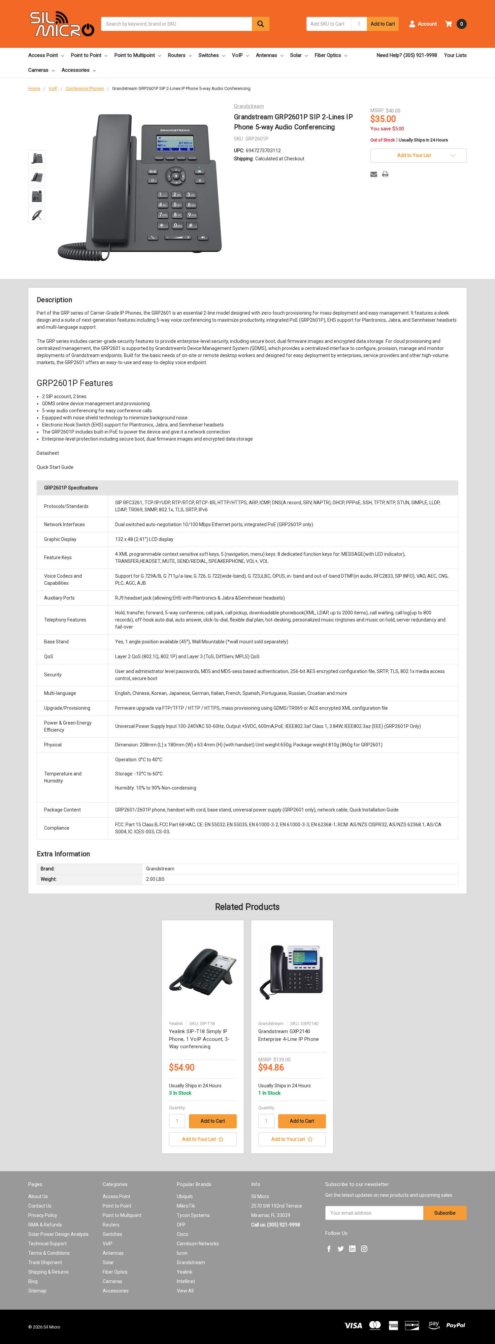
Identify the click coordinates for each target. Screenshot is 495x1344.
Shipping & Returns (48, 1272)
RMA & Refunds (45, 1224)
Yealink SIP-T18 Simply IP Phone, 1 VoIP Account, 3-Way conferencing (199, 1039)
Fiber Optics (328, 55)
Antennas (266, 55)
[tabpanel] (203, 1036)
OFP (181, 1224)
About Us (38, 1196)
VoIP (237, 55)
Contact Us (40, 1206)
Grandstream (191, 1262)
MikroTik (186, 1206)
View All (185, 1290)
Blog (33, 1281)
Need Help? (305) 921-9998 (407, 55)
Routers (177, 55)
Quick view (203, 971)
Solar (296, 55)
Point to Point (86, 55)
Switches (209, 55)
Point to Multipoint (134, 55)
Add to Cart (383, 24)
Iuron (182, 1253)
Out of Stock (409, 140)
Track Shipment (45, 1262)
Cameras (38, 70)
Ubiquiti (185, 1196)
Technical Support (47, 1243)
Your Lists (455, 55)
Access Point (43, 55)
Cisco (182, 1234)
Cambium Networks (198, 1243)
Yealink (184, 1272)
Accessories (76, 70)
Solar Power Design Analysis (58, 1234)
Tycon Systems (193, 1215)
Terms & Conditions (49, 1253)
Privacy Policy (42, 1215)
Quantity (177, 1107)
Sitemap (37, 1290)
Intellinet (186, 1281)
